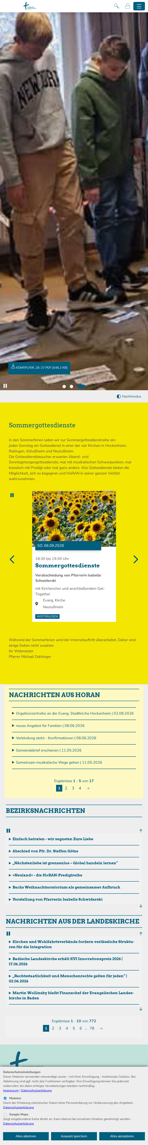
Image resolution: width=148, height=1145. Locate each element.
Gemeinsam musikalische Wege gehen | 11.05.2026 (59, 762)
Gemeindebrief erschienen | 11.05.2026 (49, 750)
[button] (5, 386)
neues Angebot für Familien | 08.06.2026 (50, 725)
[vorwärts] (140, 906)
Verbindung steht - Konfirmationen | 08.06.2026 (56, 738)
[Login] (127, 6)
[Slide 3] (81, 386)
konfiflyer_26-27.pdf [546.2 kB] (41, 368)
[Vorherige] (13, 559)
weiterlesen (47, 616)
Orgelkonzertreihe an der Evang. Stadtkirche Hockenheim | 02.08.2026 (75, 713)
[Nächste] (135, 559)
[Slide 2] (71, 386)
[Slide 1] (64, 386)
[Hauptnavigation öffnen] (139, 6)
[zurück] (140, 830)
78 (92, 1028)
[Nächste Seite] (88, 788)
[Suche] (116, 6)
